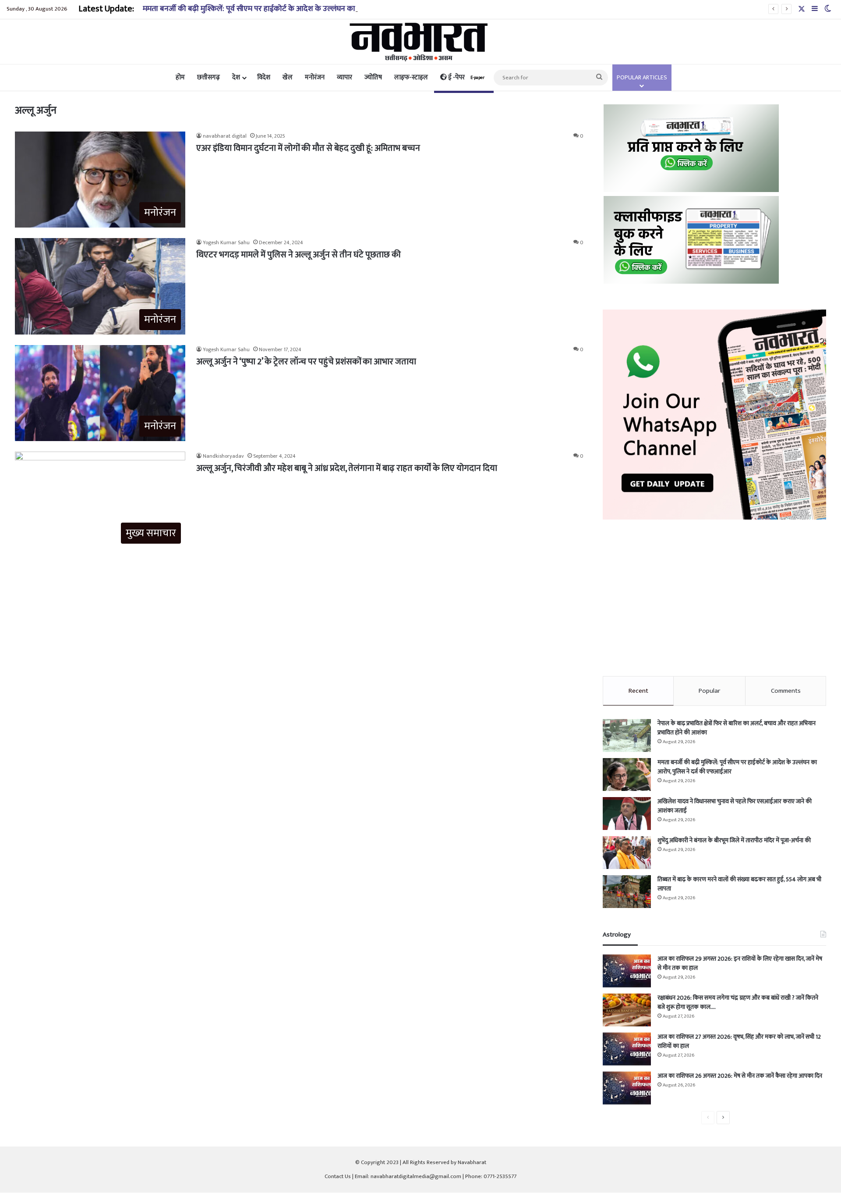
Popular (709, 690)
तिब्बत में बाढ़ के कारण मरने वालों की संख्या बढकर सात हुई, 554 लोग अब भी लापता (739, 884)
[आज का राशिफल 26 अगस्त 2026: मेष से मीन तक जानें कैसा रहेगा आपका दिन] (627, 1088)
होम (180, 77)
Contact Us (338, 1176)
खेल (288, 77)
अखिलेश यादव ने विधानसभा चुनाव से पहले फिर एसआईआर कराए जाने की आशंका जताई (734, 806)
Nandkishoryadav (223, 456)
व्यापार (344, 77)
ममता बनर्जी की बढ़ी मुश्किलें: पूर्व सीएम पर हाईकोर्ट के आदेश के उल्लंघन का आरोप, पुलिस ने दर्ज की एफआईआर (300, 8)
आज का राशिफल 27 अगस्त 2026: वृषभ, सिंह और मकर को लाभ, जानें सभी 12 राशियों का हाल (739, 1041)
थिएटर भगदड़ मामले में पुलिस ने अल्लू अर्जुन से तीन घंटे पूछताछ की (298, 254)
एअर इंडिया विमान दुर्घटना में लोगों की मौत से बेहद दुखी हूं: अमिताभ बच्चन (308, 148)
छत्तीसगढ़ (208, 77)
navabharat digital (225, 136)
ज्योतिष (373, 77)
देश (236, 77)
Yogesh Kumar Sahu (226, 242)
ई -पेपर (465, 77)
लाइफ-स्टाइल (411, 77)
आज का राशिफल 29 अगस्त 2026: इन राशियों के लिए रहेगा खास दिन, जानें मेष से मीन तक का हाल (739, 963)
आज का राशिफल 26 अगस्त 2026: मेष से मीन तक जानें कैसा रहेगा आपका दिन (739, 1076)
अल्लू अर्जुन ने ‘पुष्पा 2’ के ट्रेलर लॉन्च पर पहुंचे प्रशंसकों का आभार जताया (306, 361)
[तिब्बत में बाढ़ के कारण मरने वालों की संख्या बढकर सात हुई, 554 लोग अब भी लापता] (627, 891)
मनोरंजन (315, 77)
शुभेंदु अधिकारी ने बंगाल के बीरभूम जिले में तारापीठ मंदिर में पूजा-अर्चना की (734, 840)
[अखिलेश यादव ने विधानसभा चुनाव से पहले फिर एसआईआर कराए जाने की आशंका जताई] (627, 813)
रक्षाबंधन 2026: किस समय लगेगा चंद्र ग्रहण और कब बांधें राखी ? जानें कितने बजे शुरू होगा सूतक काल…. (737, 1002)
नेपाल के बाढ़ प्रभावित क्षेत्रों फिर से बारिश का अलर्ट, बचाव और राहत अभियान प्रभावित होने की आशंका (736, 727)
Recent (638, 690)
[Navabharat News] (421, 42)
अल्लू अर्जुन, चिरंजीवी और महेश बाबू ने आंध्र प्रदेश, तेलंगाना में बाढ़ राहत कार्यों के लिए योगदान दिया (346, 468)
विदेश (263, 77)
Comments (786, 690)
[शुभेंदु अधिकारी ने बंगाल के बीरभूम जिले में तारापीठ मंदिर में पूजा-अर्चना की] (627, 852)
